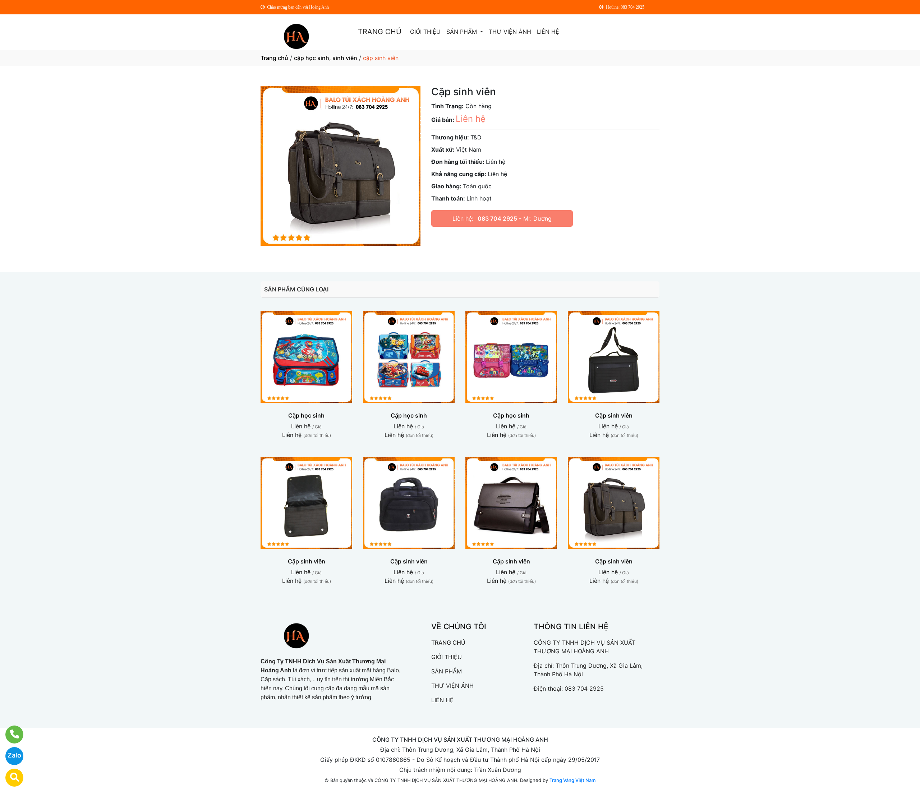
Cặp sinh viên (613, 415)
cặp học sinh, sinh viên (325, 57)
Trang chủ (274, 57)
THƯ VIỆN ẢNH (510, 31)
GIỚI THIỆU (425, 31)
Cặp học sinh (306, 415)
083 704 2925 (497, 218)
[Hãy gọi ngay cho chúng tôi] (10, 734)
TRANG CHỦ (379, 31)
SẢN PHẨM (462, 31)
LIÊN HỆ (548, 31)
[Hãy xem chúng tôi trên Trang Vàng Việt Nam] (10, 777)
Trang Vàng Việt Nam (572, 780)
